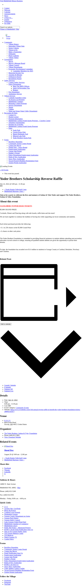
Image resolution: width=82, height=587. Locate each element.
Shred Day (9, 450)
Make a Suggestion (15, 52)
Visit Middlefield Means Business (11, 1)
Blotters (15, 90)
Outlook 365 (8, 389)
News (6, 16)
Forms (6, 140)
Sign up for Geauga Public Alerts (15, 531)
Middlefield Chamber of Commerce (16, 524)
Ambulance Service (15, 94)
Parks (10, 128)
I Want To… (8, 18)
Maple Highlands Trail (20, 134)
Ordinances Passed (15, 77)
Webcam (7, 10)
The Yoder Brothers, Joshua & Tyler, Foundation (20, 433)
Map (18, 488)
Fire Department (14, 92)
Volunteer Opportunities (17, 122)
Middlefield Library (11, 526)
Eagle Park (16, 130)
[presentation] (8, 446)
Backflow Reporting (15, 142)
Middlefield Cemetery (16, 101)
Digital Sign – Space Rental (18, 147)
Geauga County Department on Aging (17, 516)
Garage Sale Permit (15, 151)
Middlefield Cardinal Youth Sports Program (23, 126)
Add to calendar (6, 324)
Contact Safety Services (17, 82)
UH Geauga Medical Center (13, 533)
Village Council (14, 65)
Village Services (9, 96)
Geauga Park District (11, 518)
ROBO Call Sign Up (11, 565)
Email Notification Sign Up (13, 553)
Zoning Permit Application (17, 163)
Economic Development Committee (21, 69)
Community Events (22, 408)
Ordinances (8, 21)
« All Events (4, 170)
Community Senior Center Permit (20, 144)
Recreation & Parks (10, 113)
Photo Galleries (14, 56)
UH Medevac (8, 535)
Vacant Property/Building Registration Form (23, 161)
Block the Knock (10, 510)
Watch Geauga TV (10, 537)
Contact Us (12, 115)
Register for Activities (16, 124)
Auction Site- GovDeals (12, 508)
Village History (14, 44)
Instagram (7, 582)
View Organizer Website (12, 437)
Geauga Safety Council (12, 520)
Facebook (7, 580)
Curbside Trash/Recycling (17, 98)
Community (8, 42)
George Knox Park (19, 132)
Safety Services (9, 80)
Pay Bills (7, 23)
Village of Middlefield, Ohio (9, 29)
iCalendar (7, 387)
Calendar (7, 12)
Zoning (6, 19)
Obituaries (12, 54)
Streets (11, 107)
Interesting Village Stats (16, 46)
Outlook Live (8, 391)
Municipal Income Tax (16, 73)
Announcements (9, 14)
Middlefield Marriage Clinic (14, 191)
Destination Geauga (11, 514)
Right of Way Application (17, 157)
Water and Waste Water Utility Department (23, 111)
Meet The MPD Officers (21, 86)
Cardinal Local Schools (12, 512)
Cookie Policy (9, 539)
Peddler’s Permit (14, 153)
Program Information (16, 119)
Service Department (15, 105)
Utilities (11, 109)
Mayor (11, 61)
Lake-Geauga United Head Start (15, 522)
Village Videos (13, 58)
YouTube (7, 584)
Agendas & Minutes (15, 75)
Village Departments (15, 67)
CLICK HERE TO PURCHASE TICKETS (16, 206)
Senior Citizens (14, 48)
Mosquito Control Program (18, 103)
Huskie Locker (14, 117)
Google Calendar (10, 385)
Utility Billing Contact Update (14, 568)
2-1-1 (6, 507)
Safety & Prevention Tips (21, 88)
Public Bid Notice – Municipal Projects (17, 528)
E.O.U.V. (7, 420)
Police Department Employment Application (23, 155)
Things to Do (13, 50)
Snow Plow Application (17, 159)
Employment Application (17, 149)
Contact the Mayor (15, 145)
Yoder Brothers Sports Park (22, 138)
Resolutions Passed (15, 79)
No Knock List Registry (17, 100)
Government (8, 59)
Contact (7, 8)
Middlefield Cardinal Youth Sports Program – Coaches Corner (29, 121)
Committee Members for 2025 (23, 71)
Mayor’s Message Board (17, 63)
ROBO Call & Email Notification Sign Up (18, 530)
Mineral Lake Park (19, 136)
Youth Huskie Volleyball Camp (15, 189)
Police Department (15, 84)
